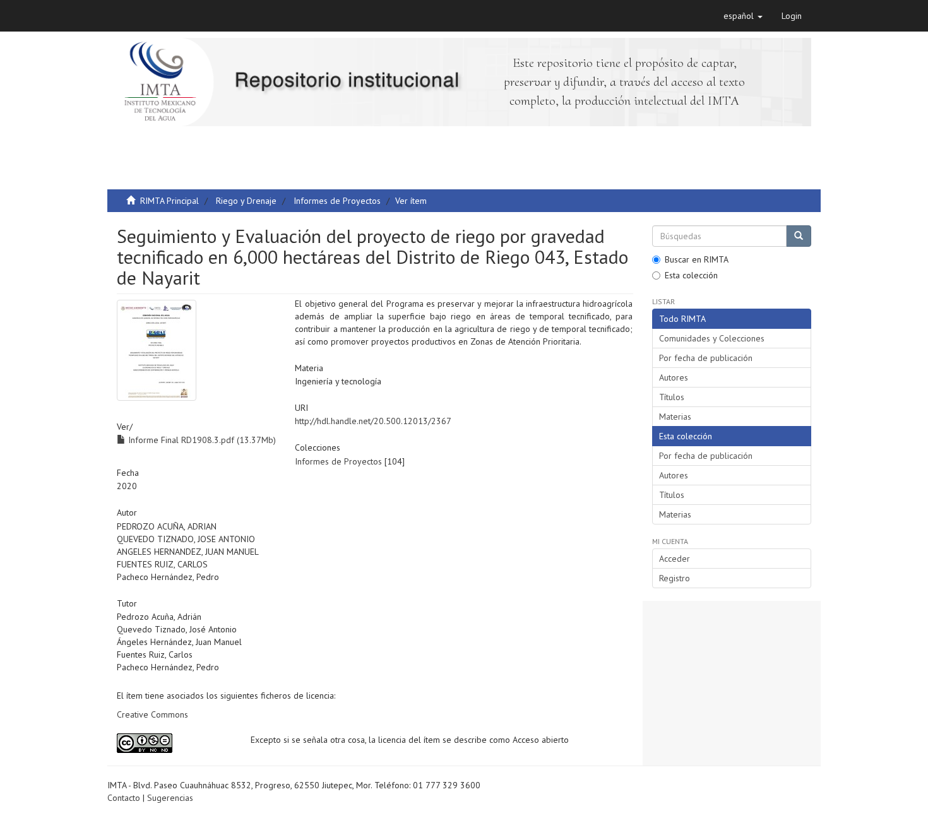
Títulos (671, 397)
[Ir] (798, 236)
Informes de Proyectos (337, 200)
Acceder (674, 558)
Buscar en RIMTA (697, 259)
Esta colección (691, 275)
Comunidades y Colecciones (711, 338)
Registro (674, 578)
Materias (675, 416)
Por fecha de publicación (706, 358)
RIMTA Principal (169, 200)
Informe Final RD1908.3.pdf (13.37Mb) (201, 440)
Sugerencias (170, 797)
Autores (673, 377)
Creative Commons (152, 714)
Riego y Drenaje (246, 200)
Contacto (123, 797)
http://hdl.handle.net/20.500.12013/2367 (373, 421)
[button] (743, 16)
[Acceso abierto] (174, 743)
